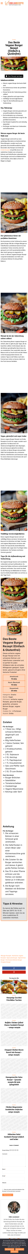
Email (4, 1176)
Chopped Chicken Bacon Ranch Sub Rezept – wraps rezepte (14, 1052)
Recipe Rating (5, 1150)
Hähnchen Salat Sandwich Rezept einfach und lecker (14, 1136)
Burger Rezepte (6, 955)
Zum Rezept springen (15, 76)
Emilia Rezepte (5, 150)
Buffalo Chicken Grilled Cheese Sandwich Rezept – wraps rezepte (14, 1025)
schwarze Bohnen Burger (14, 960)
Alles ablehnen (19, 1249)
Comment (4, 1154)
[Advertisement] (14, 23)
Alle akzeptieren (9, 1249)
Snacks (14, 39)
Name (4, 1169)
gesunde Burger (12, 958)
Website (4, 1182)
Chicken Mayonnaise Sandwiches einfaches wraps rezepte (14, 1109)
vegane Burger (6, 962)
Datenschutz (14, 1251)
